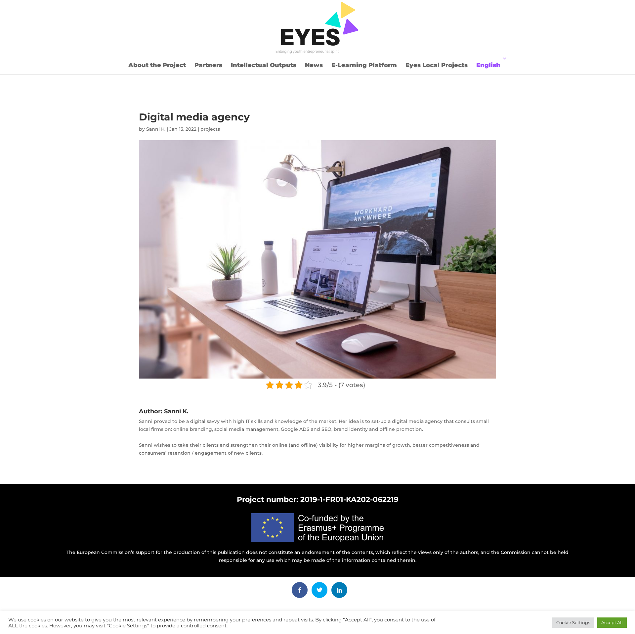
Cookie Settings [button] (573, 622)
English (488, 65)
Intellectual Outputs (263, 65)
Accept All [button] (612, 622)
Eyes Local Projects (436, 65)
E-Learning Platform (364, 65)
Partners (208, 65)
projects (210, 129)
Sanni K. (155, 129)
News (314, 65)
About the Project (157, 65)
